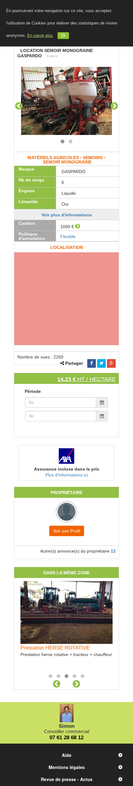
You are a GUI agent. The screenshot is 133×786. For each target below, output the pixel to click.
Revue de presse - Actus (66, 779)
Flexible (67, 236)
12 (113, 551)
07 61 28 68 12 (66, 737)
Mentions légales (67, 767)
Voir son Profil (66, 530)
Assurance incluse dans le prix (66, 469)
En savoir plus (40, 35)
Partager (74, 363)
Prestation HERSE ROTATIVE (55, 648)
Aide (66, 755)
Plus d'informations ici (66, 474)
